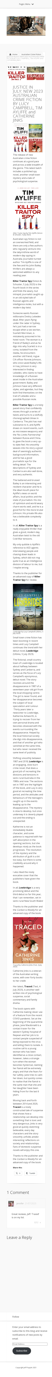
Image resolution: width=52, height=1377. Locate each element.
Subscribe (21, 1350)
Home (14, 54)
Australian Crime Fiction (31, 54)
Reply (36, 1222)
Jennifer (20, 1203)
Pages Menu (24, 4)
